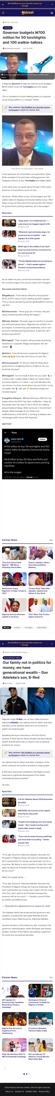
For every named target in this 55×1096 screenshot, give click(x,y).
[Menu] (3, 14)
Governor (17, 627)
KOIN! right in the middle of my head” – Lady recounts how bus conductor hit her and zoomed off (34, 249)
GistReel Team (31, 1091)
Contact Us (19, 1091)
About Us (9, 1091)
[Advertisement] (27, 511)
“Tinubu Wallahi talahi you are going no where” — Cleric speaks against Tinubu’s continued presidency (35, 264)
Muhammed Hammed (12, 48)
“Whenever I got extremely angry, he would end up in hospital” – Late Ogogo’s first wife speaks (34, 235)
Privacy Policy (44, 1091)
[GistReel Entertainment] (27, 13)
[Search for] (52, 14)
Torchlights (28, 627)
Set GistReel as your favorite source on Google (25, 4)
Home (6, 22)
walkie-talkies (41, 627)
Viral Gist (14, 22)
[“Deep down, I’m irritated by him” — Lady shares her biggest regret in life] (9, 223)
